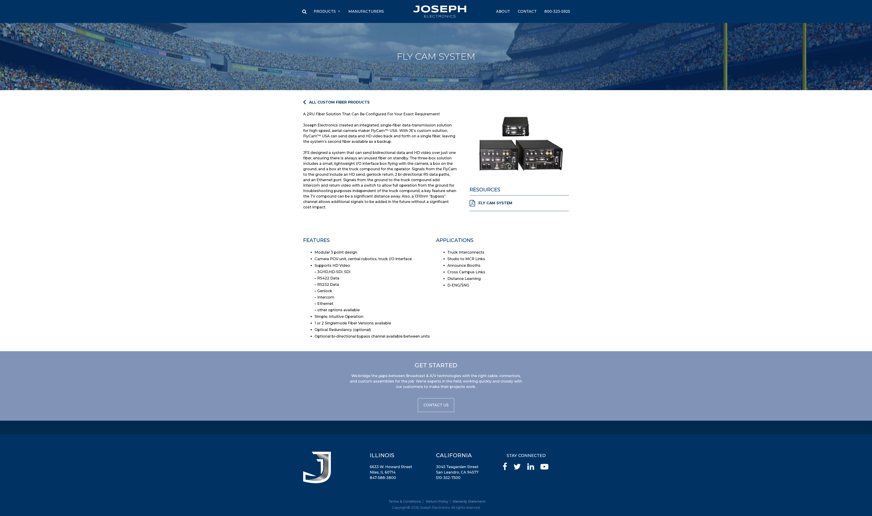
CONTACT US (436, 405)
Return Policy (437, 501)
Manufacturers (366, 11)
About (503, 11)
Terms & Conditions (405, 501)
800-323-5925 (557, 11)
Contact (527, 11)
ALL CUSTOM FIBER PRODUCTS (339, 102)
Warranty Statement (469, 501)
